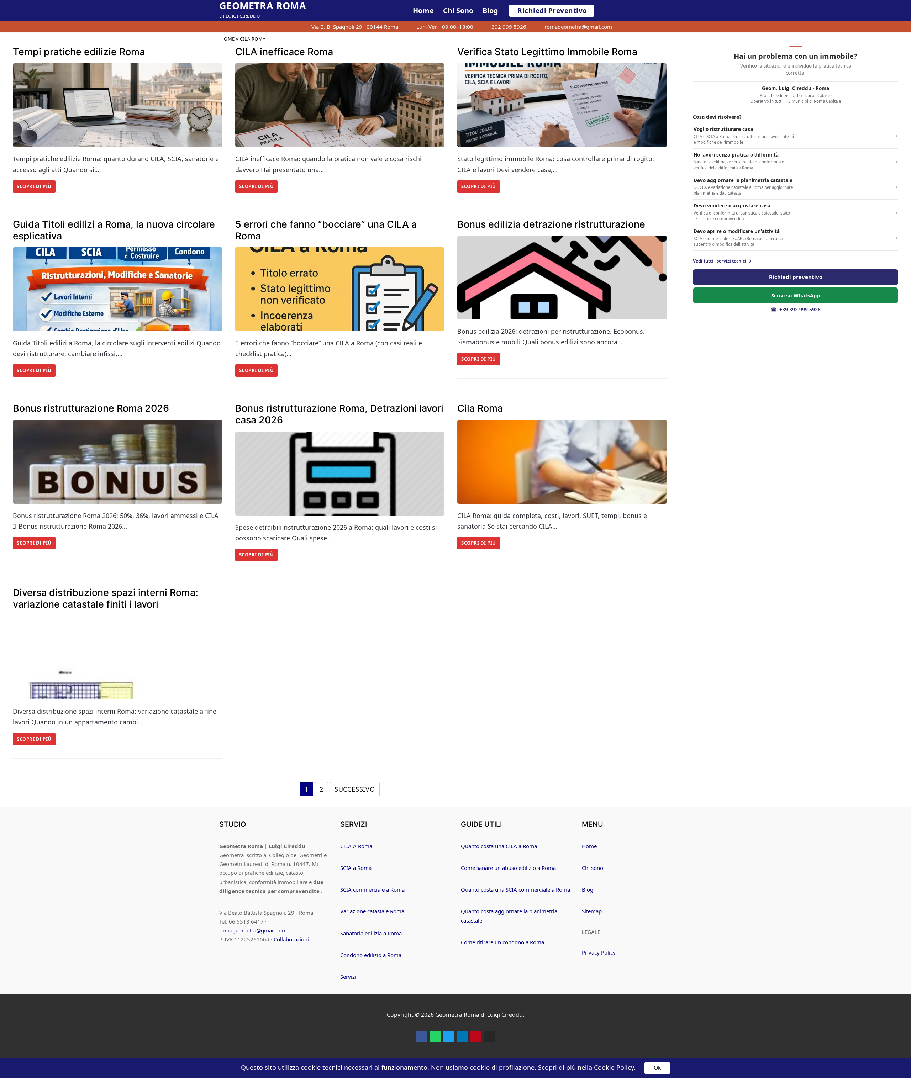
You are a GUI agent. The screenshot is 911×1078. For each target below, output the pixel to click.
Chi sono (592, 867)
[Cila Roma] (562, 461)
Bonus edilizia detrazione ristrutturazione (551, 224)
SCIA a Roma (356, 867)
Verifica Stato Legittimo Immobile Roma (547, 52)
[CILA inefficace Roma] (340, 105)
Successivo (355, 789)
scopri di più (34, 186)
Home (227, 39)
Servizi (348, 976)
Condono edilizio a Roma (370, 954)
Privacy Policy (599, 952)
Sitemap (592, 911)
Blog (587, 889)
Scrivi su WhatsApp (795, 295)
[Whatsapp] (435, 1036)
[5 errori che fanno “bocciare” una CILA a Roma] (340, 289)
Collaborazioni (291, 939)
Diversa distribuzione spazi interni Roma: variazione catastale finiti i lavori (105, 598)
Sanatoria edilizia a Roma (371, 933)
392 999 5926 (508, 26)
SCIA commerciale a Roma (372, 889)
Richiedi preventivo (795, 276)
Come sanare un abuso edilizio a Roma (508, 867)
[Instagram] (489, 1036)
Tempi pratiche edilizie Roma (79, 52)
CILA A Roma (356, 846)
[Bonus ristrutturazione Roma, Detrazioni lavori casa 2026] (340, 473)
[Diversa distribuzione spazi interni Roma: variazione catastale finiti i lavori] (117, 657)
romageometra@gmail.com (578, 26)
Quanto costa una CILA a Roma (499, 846)
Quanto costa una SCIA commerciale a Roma (515, 889)
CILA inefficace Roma (284, 52)
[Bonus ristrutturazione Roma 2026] (117, 461)
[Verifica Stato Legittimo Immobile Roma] (562, 105)
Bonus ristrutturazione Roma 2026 (91, 408)
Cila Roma (480, 408)
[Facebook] (421, 1036)
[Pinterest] (475, 1036)
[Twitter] (448, 1036)
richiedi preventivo (552, 10)
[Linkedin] (462, 1036)
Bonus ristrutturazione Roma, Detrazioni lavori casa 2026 (339, 414)
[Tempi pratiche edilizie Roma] (117, 105)
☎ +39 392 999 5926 (795, 309)
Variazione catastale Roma (372, 911)
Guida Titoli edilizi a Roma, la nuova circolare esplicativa (114, 230)
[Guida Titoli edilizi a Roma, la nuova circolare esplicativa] (117, 289)
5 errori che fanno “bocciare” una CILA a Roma (326, 230)
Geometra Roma (262, 6)
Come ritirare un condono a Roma (502, 942)
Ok (657, 1068)
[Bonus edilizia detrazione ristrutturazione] (562, 277)
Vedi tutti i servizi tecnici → (722, 261)
